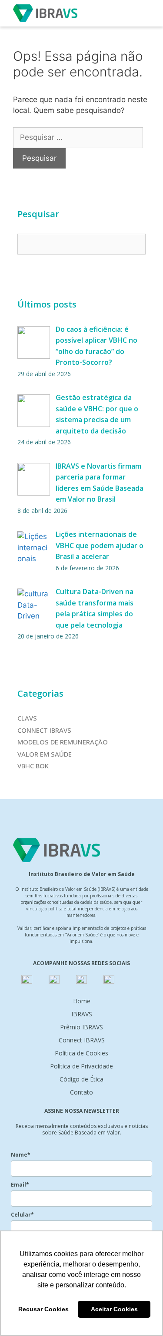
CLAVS (27, 718)
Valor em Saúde (44, 754)
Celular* (22, 1214)
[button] (143, 13)
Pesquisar (38, 214)
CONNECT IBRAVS (44, 730)
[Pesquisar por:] (78, 137)
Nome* (20, 1154)
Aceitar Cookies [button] (114, 1309)
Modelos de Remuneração (62, 741)
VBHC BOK (33, 765)
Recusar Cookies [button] (43, 1309)
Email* (20, 1184)
